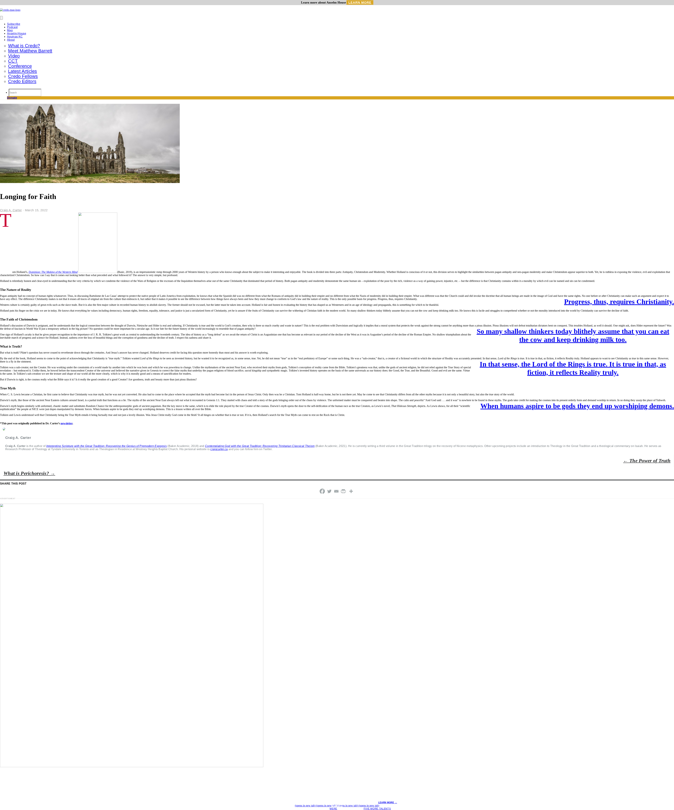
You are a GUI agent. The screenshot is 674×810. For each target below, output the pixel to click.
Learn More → (387, 802)
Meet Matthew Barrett (30, 50)
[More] (351, 491)
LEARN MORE (359, 2)
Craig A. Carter (11, 210)
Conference (20, 66)
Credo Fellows (23, 76)
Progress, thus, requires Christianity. (619, 302)
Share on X (336, 806)
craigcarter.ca (219, 449)
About (11, 39)
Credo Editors (22, 81)
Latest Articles (22, 71)
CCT (13, 60)
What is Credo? (24, 45)
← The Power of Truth (646, 460)
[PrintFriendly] (343, 491)
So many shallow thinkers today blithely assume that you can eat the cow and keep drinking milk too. (573, 335)
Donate (12, 97)
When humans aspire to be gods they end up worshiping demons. (577, 406)
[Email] (336, 491)
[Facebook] (322, 491)
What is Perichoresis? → (29, 473)
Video (14, 55)
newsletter (66, 423)
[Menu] (1, 18)
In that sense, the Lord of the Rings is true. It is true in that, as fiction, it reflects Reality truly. (573, 368)
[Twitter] (329, 491)
